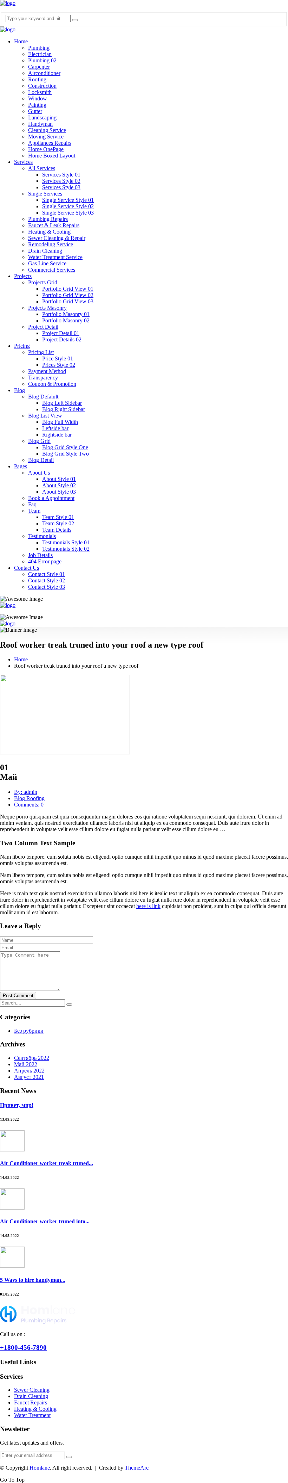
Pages (20, 466)
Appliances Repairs (49, 143)
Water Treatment (32, 1415)
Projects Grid (42, 282)
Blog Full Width (60, 422)
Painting (37, 105)
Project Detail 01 (60, 333)
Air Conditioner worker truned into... (45, 1221)
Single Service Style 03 (68, 213)
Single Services (45, 194)
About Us (39, 473)
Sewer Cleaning (32, 1390)
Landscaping (42, 118)
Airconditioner (44, 73)
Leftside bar (55, 428)
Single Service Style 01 (68, 200)
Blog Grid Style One (65, 447)
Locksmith (40, 92)
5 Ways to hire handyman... (32, 1280)
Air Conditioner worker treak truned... (46, 1163)
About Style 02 (59, 485)
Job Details (40, 555)
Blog (19, 390)
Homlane (40, 1468)
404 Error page (44, 561)
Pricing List (41, 352)
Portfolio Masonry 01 (66, 314)
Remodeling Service (50, 244)
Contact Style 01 (46, 574)
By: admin (25, 792)
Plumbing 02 (42, 60)
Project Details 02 (61, 339)
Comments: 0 (29, 805)
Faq (32, 504)
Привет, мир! (16, 1105)
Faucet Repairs (30, 1402)
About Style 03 (59, 492)
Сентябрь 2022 (31, 1058)
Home (21, 41)
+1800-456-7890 (23, 1347)
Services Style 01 (61, 175)
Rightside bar (57, 435)
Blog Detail (41, 460)
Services (23, 162)
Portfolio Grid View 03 (67, 301)
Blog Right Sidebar (63, 409)
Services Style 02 (61, 181)
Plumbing (39, 48)
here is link (148, 906)
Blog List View (45, 416)
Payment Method (47, 371)
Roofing (37, 79)
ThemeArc (137, 1468)
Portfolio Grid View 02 (67, 295)
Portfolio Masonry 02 (66, 320)
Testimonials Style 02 (66, 549)
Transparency (43, 378)
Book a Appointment (51, 498)
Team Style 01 (58, 517)
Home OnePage (46, 149)
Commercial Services (51, 270)
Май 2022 (25, 1064)
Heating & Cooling (49, 232)
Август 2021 (29, 1077)
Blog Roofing (29, 798)
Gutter (35, 111)
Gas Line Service (47, 263)
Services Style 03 (61, 187)
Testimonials (42, 536)
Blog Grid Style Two (65, 454)
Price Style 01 (57, 359)
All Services (41, 168)
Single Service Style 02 (68, 206)
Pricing (22, 346)
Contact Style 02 (46, 580)
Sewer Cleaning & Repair (56, 238)
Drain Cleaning (45, 251)
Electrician (40, 54)
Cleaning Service (47, 130)
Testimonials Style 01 (66, 542)
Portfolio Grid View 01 (67, 289)
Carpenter (39, 67)
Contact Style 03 (46, 587)
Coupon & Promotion (52, 384)
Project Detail (43, 327)
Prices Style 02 (58, 365)
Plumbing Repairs (48, 219)
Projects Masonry (47, 308)
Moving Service (46, 137)
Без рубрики (29, 1031)
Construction (42, 86)
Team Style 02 (58, 523)
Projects (23, 276)
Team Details (56, 530)
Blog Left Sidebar (62, 403)
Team (34, 511)
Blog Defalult (43, 397)
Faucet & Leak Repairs (53, 225)
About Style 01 (59, 479)
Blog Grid (39, 441)
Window (37, 98)
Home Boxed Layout (51, 156)
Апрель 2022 (29, 1071)
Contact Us (26, 568)
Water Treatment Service (55, 257)
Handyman (40, 124)
